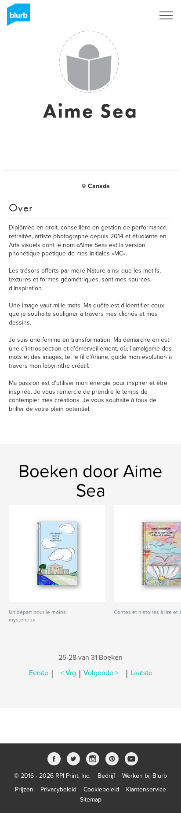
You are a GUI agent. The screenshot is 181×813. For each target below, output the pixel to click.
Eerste (38, 673)
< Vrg (68, 673)
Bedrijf (106, 776)
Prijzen (24, 789)
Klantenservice (146, 789)
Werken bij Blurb (144, 776)
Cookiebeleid (101, 789)
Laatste (141, 673)
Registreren (127, 15)
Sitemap (90, 799)
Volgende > (101, 673)
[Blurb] (15, 17)
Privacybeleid (58, 789)
